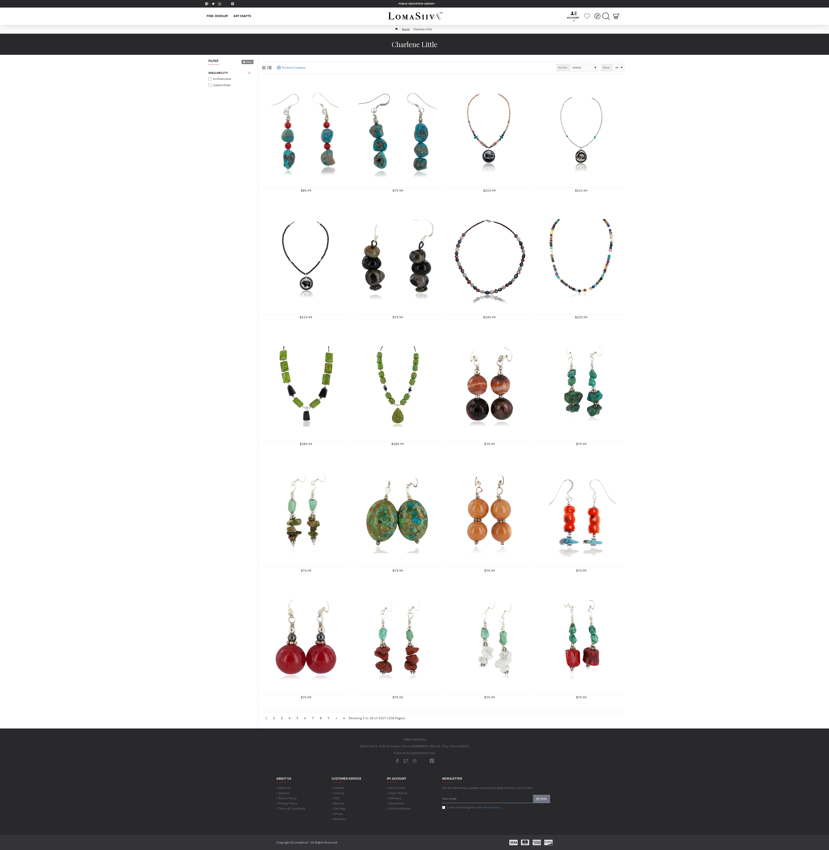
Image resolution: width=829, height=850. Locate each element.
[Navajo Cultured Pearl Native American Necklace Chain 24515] (489, 259)
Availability (218, 73)
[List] (269, 67)
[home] (396, 28)
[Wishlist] (587, 16)
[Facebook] (397, 760)
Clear (249, 61)
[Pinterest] (432, 760)
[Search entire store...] (606, 16)
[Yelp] (226, 4)
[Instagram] (414, 760)
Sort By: (563, 67)
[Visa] (513, 842)
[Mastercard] (525, 842)
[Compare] (597, 16)
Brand (406, 29)
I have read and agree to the (473, 807)
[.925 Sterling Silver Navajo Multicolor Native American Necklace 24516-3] (581, 259)
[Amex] (537, 842)
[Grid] (263, 68)
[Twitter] (406, 760)
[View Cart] (616, 16)
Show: (606, 67)
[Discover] (548, 842)
